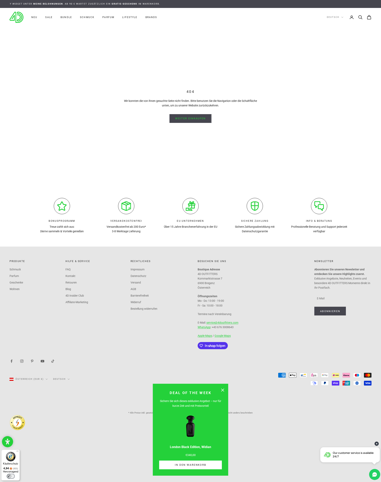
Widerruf (136, 302)
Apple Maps (205, 335)
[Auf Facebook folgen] (11, 360)
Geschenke (16, 282)
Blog (68, 289)
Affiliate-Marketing (76, 302)
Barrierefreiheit (140, 295)
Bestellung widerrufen (144, 308)
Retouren (71, 282)
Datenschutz (138, 276)
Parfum (108, 17)
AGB (133, 289)
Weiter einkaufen (190, 118)
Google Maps (223, 335)
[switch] (11, 476)
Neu (34, 17)
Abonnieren (330, 311)
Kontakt (70, 276)
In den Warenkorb (190, 464)
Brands (151, 17)
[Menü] (17, 452)
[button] (7, 441)
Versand (136, 282)
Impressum (137, 269)
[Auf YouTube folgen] (42, 360)
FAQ (68, 269)
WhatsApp (204, 327)
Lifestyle (129, 17)
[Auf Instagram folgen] (22, 360)
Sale (49, 17)
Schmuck (87, 17)
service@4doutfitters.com (222, 322)
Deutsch (333, 17)
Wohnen (15, 289)
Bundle (66, 17)
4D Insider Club (74, 295)
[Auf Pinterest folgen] (32, 360)
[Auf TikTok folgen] (53, 360)
